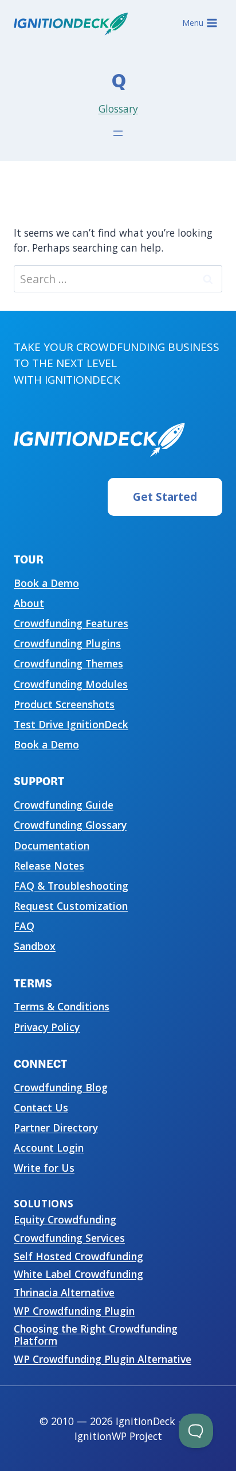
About (29, 603)
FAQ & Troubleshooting (71, 886)
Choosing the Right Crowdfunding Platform (96, 1335)
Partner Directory (56, 1127)
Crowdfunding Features (71, 623)
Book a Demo (46, 583)
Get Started (165, 496)
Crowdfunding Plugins (67, 643)
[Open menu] (118, 133)
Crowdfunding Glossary (70, 825)
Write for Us (44, 1168)
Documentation (51, 845)
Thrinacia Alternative (64, 1292)
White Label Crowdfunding (78, 1274)
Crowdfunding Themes (68, 663)
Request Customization (71, 906)
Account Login (49, 1148)
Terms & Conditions (61, 1006)
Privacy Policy (47, 1027)
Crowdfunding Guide (63, 805)
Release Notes (49, 865)
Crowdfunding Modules (71, 684)
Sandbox (35, 946)
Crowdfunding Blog (61, 1087)
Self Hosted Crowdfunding (78, 1256)
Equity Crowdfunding (65, 1219)
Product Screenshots (64, 704)
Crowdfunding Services (69, 1238)
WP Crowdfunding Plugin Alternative (102, 1359)
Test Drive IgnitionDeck (71, 724)
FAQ (24, 926)
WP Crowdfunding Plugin (74, 1311)
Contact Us (41, 1107)
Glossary (118, 108)
